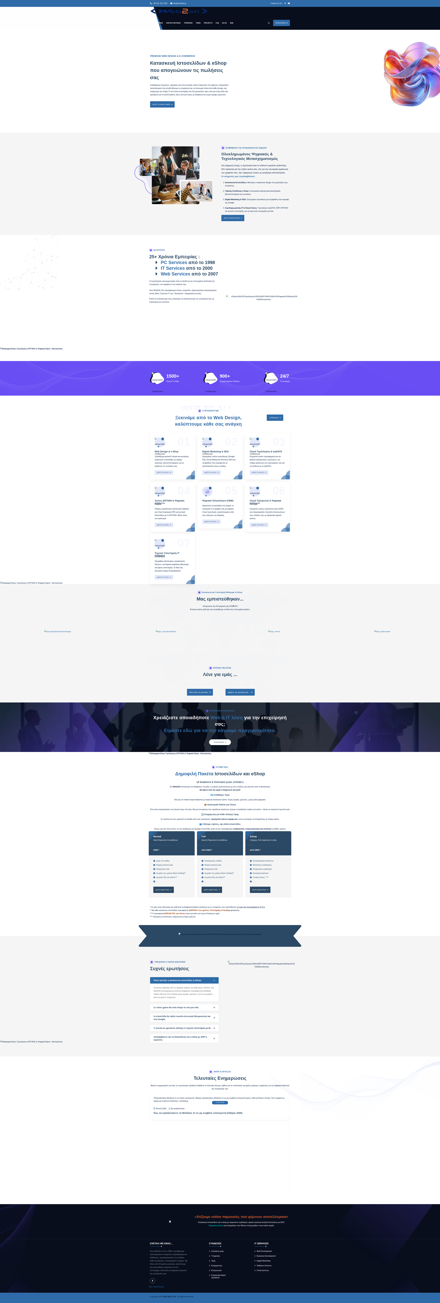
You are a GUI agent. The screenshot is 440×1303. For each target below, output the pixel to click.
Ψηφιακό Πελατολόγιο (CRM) (217, 500)
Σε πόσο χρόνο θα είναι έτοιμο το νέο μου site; (176, 1007)
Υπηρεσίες (215, 1256)
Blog (224, 23)
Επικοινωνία (216, 1270)
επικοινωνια (280, 23)
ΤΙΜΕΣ (198, 23)
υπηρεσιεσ (273, 418)
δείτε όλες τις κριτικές (198, 692)
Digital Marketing (263, 1261)
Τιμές (213, 1261)
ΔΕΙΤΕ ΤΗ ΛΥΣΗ (163, 472)
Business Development (266, 1256)
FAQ (217, 23)
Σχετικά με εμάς (217, 1251)
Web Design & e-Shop (166, 451)
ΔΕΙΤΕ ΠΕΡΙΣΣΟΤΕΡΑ (232, 218)
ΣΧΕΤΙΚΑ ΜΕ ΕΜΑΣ (173, 23)
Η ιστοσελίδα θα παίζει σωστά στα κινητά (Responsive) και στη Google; (182, 1017)
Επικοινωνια (219, 742)
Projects (208, 23)
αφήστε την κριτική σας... (239, 692)
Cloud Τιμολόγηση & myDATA (266, 451)
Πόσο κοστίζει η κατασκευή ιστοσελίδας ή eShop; (178, 980)
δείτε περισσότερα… (157, 1287)
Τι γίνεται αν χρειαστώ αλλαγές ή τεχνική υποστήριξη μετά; (182, 1028)
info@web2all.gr (179, 3)
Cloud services (263, 1270)
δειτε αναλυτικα (162, 890)
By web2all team (177, 1109)
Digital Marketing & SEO (215, 451)
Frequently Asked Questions (218, 1276)
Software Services (264, 1266)
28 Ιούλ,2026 (161, 1109)
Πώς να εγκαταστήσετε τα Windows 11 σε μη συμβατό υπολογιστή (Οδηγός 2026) (198, 1113)
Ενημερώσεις (216, 1266)
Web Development (264, 1251)
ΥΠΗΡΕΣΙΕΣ (188, 23)
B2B (231, 23)
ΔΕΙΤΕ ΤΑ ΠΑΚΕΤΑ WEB (161, 104)
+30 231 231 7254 (160, 3)
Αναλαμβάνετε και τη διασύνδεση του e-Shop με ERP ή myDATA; (180, 1038)
